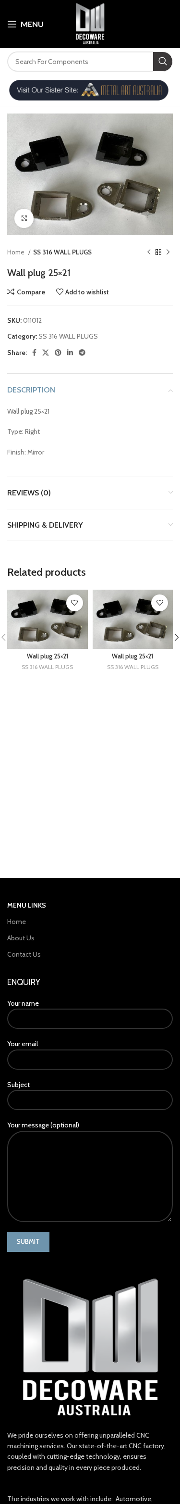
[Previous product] (149, 252)
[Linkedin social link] (70, 352)
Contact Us (24, 954)
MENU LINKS (26, 905)
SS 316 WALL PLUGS (62, 252)
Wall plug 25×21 (47, 656)
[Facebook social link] (34, 352)
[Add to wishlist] (74, 602)
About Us (21, 938)
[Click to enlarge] (24, 218)
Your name (23, 1003)
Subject (18, 1084)
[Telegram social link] (82, 352)
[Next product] (168, 252)
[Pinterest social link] (58, 352)
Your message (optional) (43, 1125)
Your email (22, 1043)
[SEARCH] (163, 61)
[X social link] (45, 352)
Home (16, 252)
